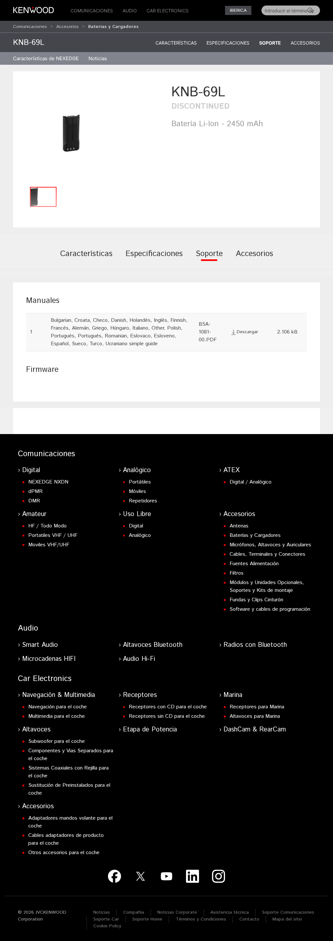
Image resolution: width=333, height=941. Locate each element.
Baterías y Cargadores (255, 535)
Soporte (270, 43)
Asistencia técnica (229, 912)
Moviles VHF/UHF (48, 545)
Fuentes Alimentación (254, 563)
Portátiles (140, 482)
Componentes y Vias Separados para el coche (70, 754)
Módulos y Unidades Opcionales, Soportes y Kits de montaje (267, 586)
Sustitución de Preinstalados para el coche (69, 789)
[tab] (86, 258)
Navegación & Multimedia (58, 695)
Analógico (137, 470)
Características (176, 43)
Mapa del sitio (287, 919)
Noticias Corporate (177, 912)
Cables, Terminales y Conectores (267, 554)
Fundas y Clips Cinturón (256, 600)
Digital (31, 470)
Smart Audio (40, 645)
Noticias (97, 58)
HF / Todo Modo (47, 526)
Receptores (140, 695)
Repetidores (143, 501)
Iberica (238, 10)
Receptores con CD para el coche (168, 707)
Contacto (249, 919)
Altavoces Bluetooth (152, 645)
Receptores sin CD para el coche (167, 716)
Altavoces (36, 729)
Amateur (34, 514)
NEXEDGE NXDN (48, 482)
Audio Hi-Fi (139, 659)
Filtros (237, 573)
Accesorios (67, 26)
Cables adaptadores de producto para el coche (66, 839)
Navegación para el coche (57, 707)
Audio (130, 10)
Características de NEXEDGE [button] (46, 58)
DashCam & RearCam (254, 729)
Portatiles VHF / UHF (52, 535)
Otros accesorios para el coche (64, 852)
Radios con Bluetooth (255, 645)
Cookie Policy (107, 926)
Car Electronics (168, 10)
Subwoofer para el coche (56, 741)
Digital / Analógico (251, 482)
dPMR (35, 491)
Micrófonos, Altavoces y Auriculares (270, 545)
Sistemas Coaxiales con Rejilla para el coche (68, 772)
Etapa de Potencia (150, 729)
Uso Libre (137, 514)
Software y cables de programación (270, 609)
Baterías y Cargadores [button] (113, 26)
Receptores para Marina (257, 707)
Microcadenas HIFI (48, 659)
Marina (232, 695)
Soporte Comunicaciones (288, 912)
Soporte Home (147, 919)
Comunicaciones (92, 10)
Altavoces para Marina (255, 716)
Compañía (133, 912)
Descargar (247, 332)
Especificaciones (227, 43)
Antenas (239, 526)
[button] (91, 133)
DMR (34, 501)
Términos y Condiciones (201, 919)
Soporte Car (106, 919)
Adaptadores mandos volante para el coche (70, 822)
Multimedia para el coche (56, 716)
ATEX (231, 470)
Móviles (137, 491)
